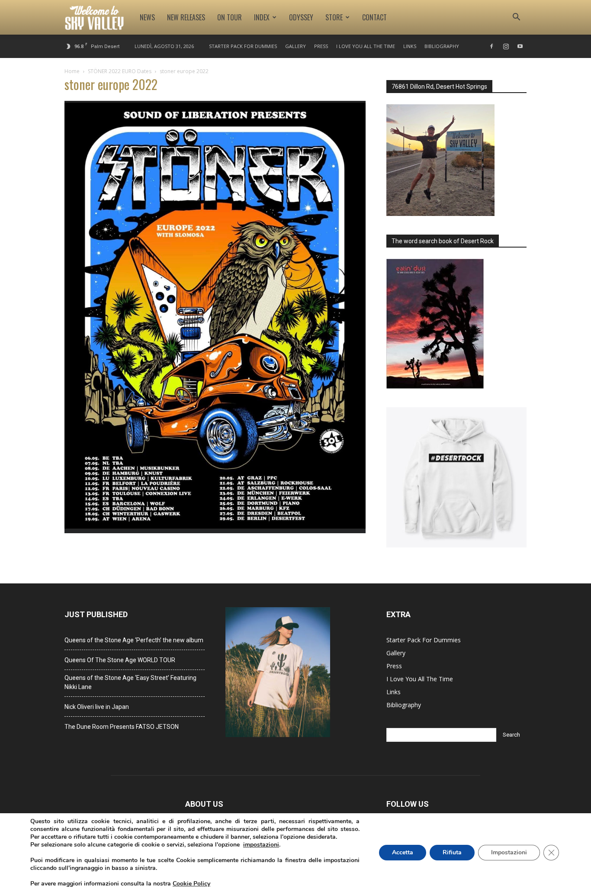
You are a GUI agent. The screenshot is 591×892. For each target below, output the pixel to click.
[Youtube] (520, 46)
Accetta (402, 852)
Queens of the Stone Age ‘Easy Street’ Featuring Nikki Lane (130, 682)
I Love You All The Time (365, 46)
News (147, 17)
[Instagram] (505, 46)
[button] (516, 18)
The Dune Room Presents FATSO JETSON (121, 726)
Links (409, 46)
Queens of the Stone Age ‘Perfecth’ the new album (133, 640)
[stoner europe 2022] (215, 531)
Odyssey (301, 17)
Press (321, 46)
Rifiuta (452, 852)
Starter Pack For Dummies (243, 46)
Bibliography (441, 46)
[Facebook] (491, 46)
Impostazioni (509, 852)
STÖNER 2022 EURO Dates (119, 71)
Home (72, 71)
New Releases (186, 17)
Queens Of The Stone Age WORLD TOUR (119, 660)
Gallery (295, 46)
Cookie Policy (191, 883)
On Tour (229, 17)
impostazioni (261, 845)
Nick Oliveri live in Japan (96, 706)
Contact (374, 17)
